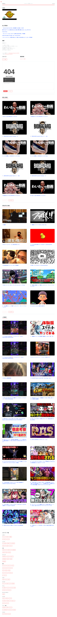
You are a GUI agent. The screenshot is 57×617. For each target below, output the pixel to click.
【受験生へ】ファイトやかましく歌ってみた (39, 224)
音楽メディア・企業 (5, 552)
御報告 (4, 224)
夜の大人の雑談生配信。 (7, 378)
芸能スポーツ (9, 543)
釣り (12, 565)
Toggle (1, 1)
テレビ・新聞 (4, 543)
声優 (7, 607)
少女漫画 (13, 583)
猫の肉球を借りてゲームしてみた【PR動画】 (11, 265)
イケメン (4, 583)
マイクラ (8, 587)
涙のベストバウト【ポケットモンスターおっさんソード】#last (14, 285)
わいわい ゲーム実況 (22, 58)
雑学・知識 (4, 556)
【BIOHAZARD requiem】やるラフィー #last (39, 136)
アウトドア (4, 565)
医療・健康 (4, 561)
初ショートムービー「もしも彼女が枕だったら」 (11, 244)
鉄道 (6, 570)
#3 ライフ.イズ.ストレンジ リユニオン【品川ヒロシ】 (40, 357)
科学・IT (12, 556)
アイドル (10, 598)
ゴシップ (10, 607)
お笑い (3, 598)
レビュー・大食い (7, 579)
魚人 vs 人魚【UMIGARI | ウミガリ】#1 (10, 116)
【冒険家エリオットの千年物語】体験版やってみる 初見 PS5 (42, 336)
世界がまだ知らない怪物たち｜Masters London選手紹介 (13, 525)
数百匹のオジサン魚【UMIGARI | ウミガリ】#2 (39, 116)
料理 (3, 579)
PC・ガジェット (8, 565)
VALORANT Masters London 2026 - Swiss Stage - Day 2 (41, 378)
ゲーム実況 (4, 59)
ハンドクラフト (4, 575)
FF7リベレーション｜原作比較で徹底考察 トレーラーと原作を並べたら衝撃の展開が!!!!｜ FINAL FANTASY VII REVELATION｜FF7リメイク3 (14, 440)
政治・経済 (13, 543)
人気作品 (4, 607)
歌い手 (9, 552)
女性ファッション (8, 583)
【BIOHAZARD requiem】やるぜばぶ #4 (10, 136)
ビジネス (8, 556)
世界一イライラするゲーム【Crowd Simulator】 (39, 265)
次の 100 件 (11, 200)
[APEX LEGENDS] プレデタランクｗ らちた (39, 439)
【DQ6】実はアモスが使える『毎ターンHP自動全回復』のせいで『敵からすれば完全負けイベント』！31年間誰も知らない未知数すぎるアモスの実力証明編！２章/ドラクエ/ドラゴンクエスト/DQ (42, 483)
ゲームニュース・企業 (13, 587)
